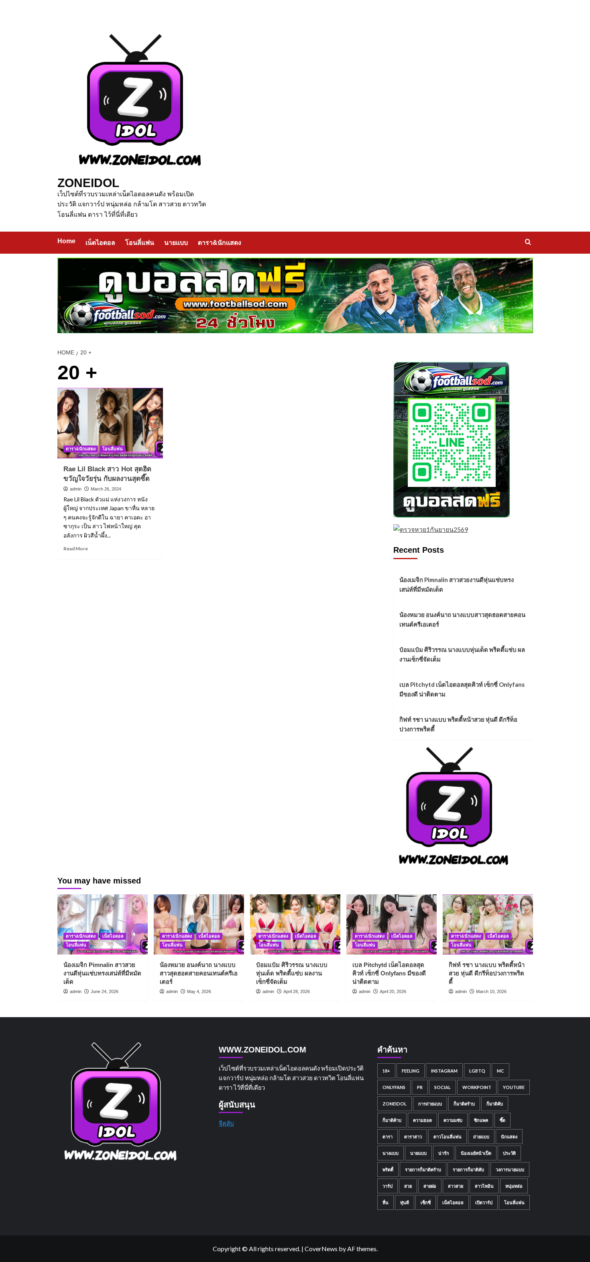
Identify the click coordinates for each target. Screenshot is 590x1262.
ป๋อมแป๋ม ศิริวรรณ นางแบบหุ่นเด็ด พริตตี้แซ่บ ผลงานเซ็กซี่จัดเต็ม (462, 654)
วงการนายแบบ (510, 1169)
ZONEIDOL (88, 182)
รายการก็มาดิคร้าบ (423, 1169)
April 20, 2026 (393, 991)
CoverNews (321, 1248)
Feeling (410, 1070)
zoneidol (394, 1103)
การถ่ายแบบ (430, 1103)
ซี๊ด (502, 1120)
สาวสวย (455, 1186)
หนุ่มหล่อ (514, 1186)
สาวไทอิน (484, 1186)
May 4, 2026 (199, 991)
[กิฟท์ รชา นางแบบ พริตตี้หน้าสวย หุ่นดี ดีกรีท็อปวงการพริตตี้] (488, 924)
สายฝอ (429, 1186)
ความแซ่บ (453, 1120)
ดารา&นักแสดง (219, 242)
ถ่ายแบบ (481, 1136)
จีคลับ (226, 1123)
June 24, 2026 (104, 991)
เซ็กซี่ (426, 1202)
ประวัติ (509, 1153)
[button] (528, 242)
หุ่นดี (404, 1202)
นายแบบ (176, 242)
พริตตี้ (387, 1169)
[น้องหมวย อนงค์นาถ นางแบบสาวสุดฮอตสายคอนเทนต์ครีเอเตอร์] (199, 924)
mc (500, 1070)
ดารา (387, 1136)
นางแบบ (390, 1153)
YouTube (514, 1087)
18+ (386, 1070)
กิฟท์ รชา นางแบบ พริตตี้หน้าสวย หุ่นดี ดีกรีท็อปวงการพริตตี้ (458, 724)
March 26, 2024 (106, 488)
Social (442, 1087)
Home (66, 241)
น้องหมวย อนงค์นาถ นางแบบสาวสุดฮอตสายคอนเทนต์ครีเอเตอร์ (462, 619)
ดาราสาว (413, 1136)
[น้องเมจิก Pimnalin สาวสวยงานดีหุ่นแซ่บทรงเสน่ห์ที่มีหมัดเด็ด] (102, 924)
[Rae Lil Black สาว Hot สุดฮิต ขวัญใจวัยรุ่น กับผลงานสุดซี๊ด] (110, 423)
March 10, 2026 (491, 991)
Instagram (444, 1070)
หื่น (385, 1202)
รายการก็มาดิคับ (468, 1169)
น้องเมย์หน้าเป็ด (476, 1153)
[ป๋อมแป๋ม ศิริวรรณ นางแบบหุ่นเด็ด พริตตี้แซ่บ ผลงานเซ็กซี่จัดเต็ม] (295, 924)
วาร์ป (387, 1186)
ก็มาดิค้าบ (391, 1120)
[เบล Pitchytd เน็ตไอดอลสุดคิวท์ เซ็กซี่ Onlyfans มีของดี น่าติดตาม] (391, 924)
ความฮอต (422, 1120)
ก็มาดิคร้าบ (464, 1103)
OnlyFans (393, 1087)
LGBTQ (477, 1070)
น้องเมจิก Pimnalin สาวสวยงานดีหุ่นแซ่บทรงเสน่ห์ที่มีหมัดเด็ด (456, 584)
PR (420, 1087)
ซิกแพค (481, 1120)
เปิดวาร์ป (483, 1202)
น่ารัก (443, 1153)
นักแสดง (509, 1136)
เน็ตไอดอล (100, 242)
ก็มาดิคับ (494, 1103)
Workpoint (476, 1087)
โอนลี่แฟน (139, 242)
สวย (408, 1186)
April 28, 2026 (296, 991)
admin (75, 488)
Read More (75, 549)
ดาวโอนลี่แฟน (447, 1136)
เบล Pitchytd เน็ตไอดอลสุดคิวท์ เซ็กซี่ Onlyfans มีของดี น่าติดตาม (462, 689)
